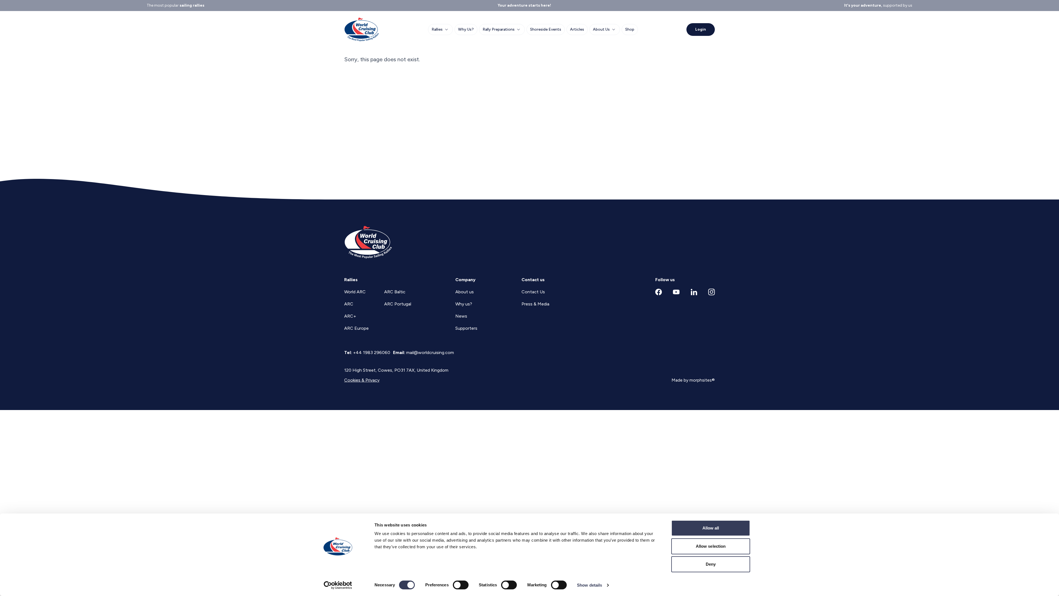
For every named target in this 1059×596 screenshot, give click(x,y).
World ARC (355, 291)
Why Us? (466, 29)
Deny (711, 564)
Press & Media (535, 304)
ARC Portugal (397, 304)
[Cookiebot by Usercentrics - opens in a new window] (338, 585)
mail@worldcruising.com (430, 352)
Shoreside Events (545, 29)
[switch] (461, 585)
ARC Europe (356, 328)
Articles (577, 29)
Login (700, 29)
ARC (348, 304)
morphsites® (702, 380)
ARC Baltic (394, 291)
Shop (629, 29)
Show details (589, 585)
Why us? (463, 304)
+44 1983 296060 (371, 352)
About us (464, 291)
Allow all (710, 528)
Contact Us (533, 291)
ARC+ (350, 316)
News (461, 316)
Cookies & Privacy (361, 380)
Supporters (466, 328)
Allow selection (711, 546)
